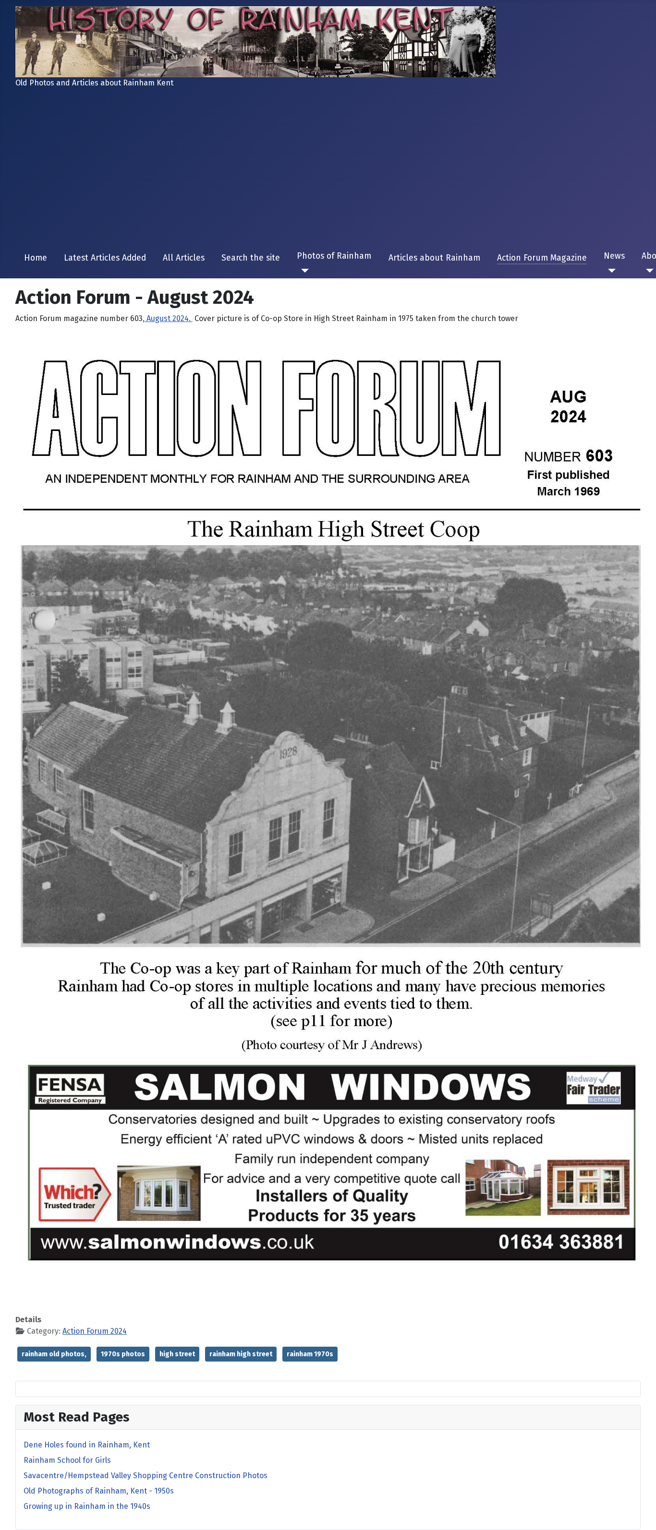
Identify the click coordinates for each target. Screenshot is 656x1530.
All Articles (184, 258)
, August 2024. (168, 318)
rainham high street (240, 1354)
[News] (610, 271)
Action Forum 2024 (94, 1331)
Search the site (250, 258)
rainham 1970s (310, 1354)
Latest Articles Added (105, 258)
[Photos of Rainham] (303, 271)
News (614, 256)
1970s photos (123, 1354)
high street (177, 1354)
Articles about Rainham (434, 258)
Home (35, 258)
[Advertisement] (328, 170)
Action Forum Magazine (542, 258)
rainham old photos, (54, 1354)
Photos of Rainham (334, 256)
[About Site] (648, 271)
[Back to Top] (639, 1512)
